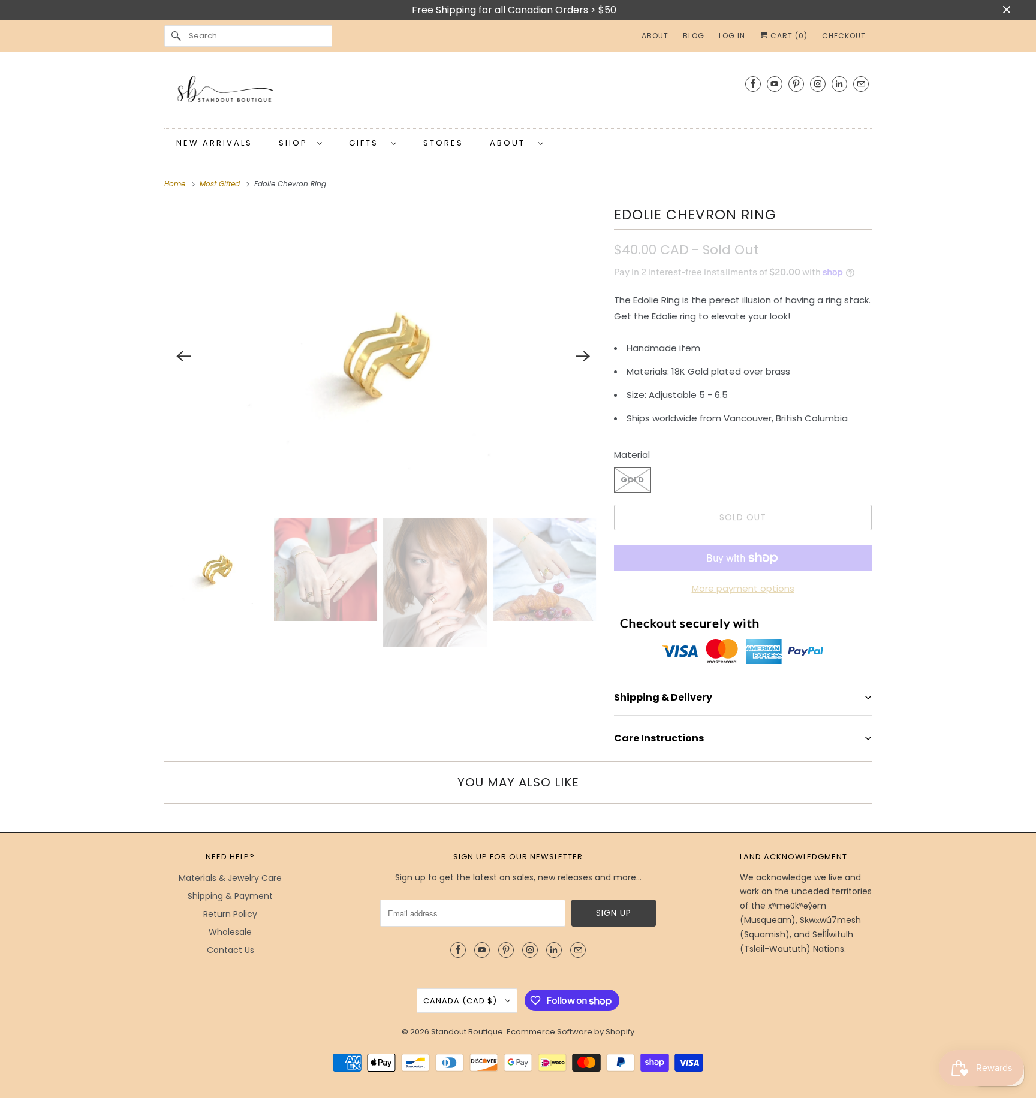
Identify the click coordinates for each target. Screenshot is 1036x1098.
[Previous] (183, 356)
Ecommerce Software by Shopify (570, 1031)
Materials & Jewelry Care (230, 878)
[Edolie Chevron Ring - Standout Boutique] (383, 356)
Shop (295, 143)
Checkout (844, 36)
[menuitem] (301, 142)
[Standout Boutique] (518, 93)
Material (632, 454)
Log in (732, 36)
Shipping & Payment (230, 896)
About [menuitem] (655, 36)
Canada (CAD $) (461, 1000)
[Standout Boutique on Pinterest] (796, 83)
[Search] (176, 36)
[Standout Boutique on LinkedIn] (839, 83)
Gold (632, 479)
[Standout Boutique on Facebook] (753, 83)
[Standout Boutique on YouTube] (774, 83)
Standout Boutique (467, 1031)
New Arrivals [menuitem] (214, 143)
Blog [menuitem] (693, 36)
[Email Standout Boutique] (861, 83)
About (511, 143)
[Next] (583, 356)
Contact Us (230, 950)
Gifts (367, 143)
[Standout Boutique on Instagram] (818, 83)
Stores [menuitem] (443, 143)
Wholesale (230, 932)
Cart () (788, 36)
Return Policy (230, 914)
